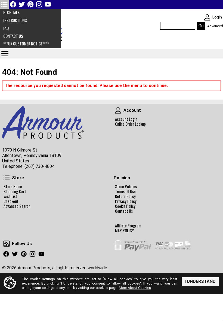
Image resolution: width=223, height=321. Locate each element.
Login (217, 17)
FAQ (6, 28)
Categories (5, 53)
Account (118, 110)
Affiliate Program (128, 225)
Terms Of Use (125, 191)
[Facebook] (13, 4)
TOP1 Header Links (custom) (4, 4)
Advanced (215, 26)
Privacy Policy (126, 201)
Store (6, 178)
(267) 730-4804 (39, 166)
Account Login (126, 119)
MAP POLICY (124, 230)
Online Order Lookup (130, 124)
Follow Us (6, 243)
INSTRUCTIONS (15, 20)
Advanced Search (17, 206)
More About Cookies (135, 288)
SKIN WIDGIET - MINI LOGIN (207, 17)
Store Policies (126, 186)
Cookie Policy (125, 206)
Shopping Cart (15, 191)
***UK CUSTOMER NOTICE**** (26, 44)
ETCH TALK (11, 12)
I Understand (200, 281)
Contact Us (124, 211)
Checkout (11, 201)
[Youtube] (48, 4)
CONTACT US (13, 36)
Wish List (10, 196)
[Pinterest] (30, 4)
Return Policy (125, 196)
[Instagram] (39, 4)
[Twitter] (21, 4)
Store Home (13, 186)
